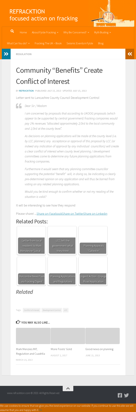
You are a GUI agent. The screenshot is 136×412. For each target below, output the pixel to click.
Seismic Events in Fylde (80, 43)
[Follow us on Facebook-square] (120, 395)
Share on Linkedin (95, 214)
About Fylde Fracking (44, 32)
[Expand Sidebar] (6, 54)
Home (23, 32)
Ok (40, 410)
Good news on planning (99, 349)
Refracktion (26, 90)
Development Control (52, 310)
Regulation (24, 54)
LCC (65, 310)
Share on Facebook (49, 214)
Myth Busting (101, 32)
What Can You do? (17, 43)
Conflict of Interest (31, 310)
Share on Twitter (73, 214)
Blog (100, 43)
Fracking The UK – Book (48, 43)
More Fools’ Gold (61, 349)
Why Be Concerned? (75, 32)
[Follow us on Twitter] (126, 395)
